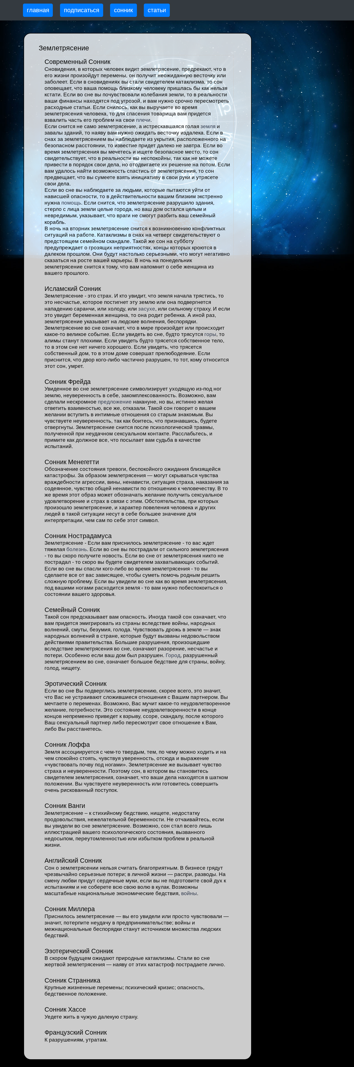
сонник (123, 10)
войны (189, 893)
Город (173, 655)
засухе (146, 309)
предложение (115, 402)
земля (208, 126)
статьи (157, 10)
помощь (71, 203)
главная (38, 10)
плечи (143, 120)
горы (210, 334)
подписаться (81, 10)
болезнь (76, 549)
